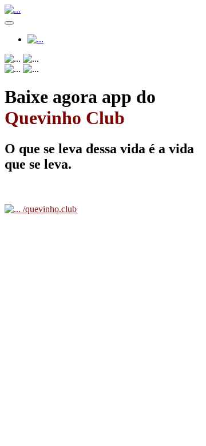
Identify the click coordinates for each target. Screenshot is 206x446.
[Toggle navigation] (9, 23)
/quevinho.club (49, 209)
